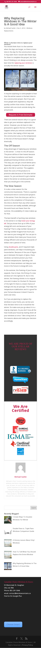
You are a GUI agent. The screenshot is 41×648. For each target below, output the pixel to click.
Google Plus (17, 596)
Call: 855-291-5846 (11, 1)
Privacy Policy (27, 645)
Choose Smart (13, 624)
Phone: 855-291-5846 (12, 590)
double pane (13, 247)
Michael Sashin (11, 28)
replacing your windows (23, 63)
